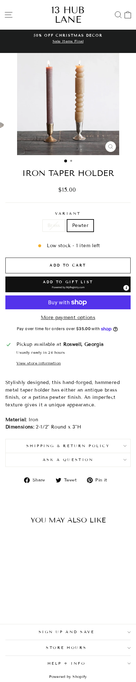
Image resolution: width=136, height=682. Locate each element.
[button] (68, 284)
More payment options (68, 317)
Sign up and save (67, 631)
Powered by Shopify (68, 676)
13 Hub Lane (67, 14)
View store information (38, 363)
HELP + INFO (66, 663)
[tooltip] (126, 288)
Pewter (80, 225)
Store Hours (66, 647)
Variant (68, 213)
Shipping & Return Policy (68, 445)
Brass (53, 225)
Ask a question (68, 459)
